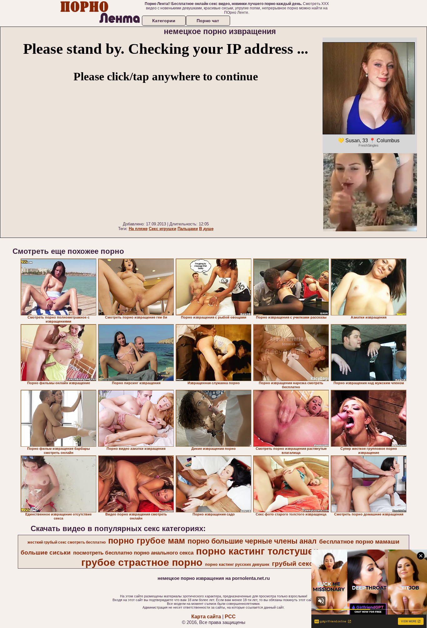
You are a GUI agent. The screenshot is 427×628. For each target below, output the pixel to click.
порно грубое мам (146, 540)
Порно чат (208, 20)
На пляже (138, 228)
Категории (163, 20)
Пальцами (188, 228)
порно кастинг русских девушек (237, 564)
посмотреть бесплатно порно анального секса (133, 553)
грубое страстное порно (142, 562)
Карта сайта (206, 616)
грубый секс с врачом (308, 563)
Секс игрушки (162, 228)
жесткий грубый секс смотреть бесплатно (67, 542)
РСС (230, 616)
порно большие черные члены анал (252, 541)
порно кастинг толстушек (257, 551)
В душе (206, 228)
